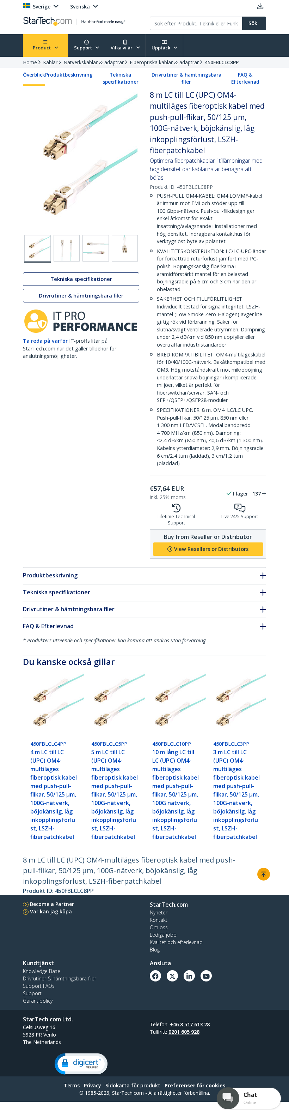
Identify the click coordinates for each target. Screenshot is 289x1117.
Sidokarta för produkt (132, 1085)
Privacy (92, 1085)
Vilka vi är (122, 47)
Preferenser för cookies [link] (195, 1085)
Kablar (50, 62)
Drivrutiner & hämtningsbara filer (186, 78)
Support (83, 47)
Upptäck (161, 47)
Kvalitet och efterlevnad (176, 942)
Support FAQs (39, 986)
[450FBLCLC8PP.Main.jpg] (37, 249)
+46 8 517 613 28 (190, 1024)
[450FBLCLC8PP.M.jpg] (125, 248)
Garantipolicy (38, 1000)
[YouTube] (206, 975)
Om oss (159, 927)
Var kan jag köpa (51, 911)
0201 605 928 (183, 1031)
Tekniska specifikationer (121, 78)
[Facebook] (155, 975)
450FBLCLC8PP (222, 62)
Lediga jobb (163, 934)
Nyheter (158, 912)
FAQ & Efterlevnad (245, 78)
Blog (155, 949)
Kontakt (158, 920)
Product (42, 47)
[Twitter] (172, 975)
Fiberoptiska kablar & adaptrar (164, 62)
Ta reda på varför (45, 340)
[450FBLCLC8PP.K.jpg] (67, 248)
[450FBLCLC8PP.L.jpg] (95, 248)
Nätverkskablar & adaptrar (93, 62)
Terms (72, 1085)
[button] (81, 1063)
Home (30, 62)
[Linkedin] (189, 975)
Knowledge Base (41, 971)
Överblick (34, 75)
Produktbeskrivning (69, 75)
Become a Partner (52, 904)
